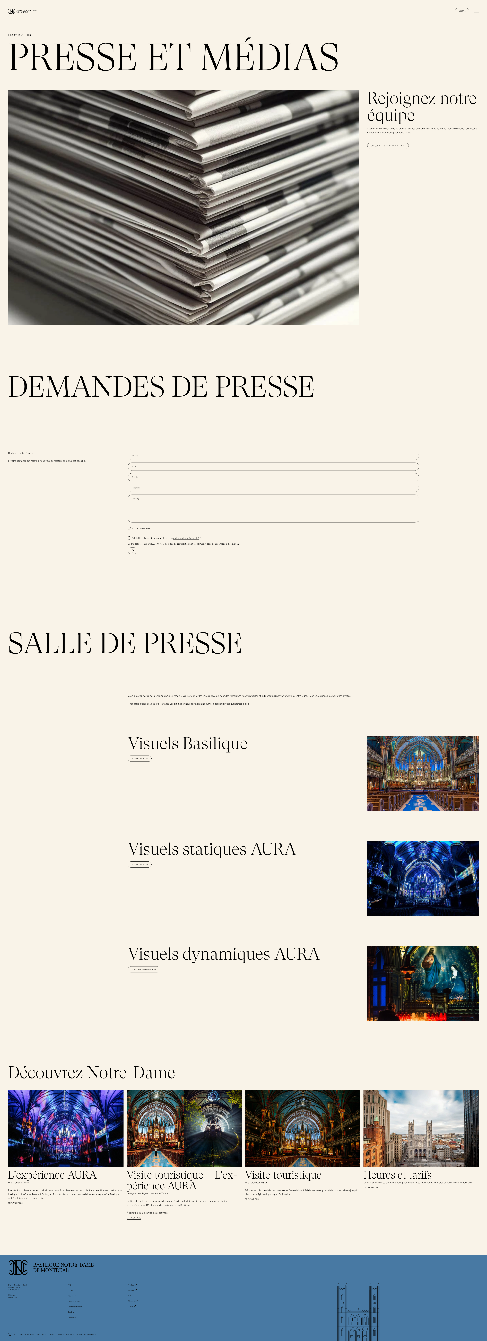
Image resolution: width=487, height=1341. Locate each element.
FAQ (69, 1285)
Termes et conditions (207, 544)
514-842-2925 (13, 1297)
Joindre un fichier (141, 528)
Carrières (71, 1312)
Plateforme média (74, 1301)
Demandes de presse (75, 1306)
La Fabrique (72, 1317)
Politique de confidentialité (178, 544)
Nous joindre (72, 1296)
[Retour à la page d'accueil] (23, 11)
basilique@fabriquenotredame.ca (232, 704)
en (14, 1334)
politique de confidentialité (186, 538)
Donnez (70, 1290)
